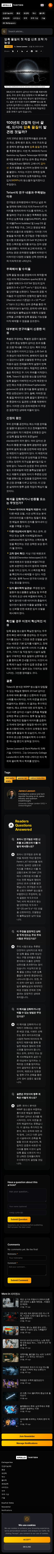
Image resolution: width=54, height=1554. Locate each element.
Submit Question (19, 1219)
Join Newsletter (27, 1436)
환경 (18, 13)
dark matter (10, 778)
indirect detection (38, 778)
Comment (13, 1263)
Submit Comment (19, 1280)
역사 (34, 13)
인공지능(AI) (8, 13)
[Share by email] (36, 51)
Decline (27, 1547)
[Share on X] (13, 51)
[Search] (4, 31)
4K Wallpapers (9, 23)
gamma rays (22, 778)
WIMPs (16, 180)
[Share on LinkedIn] (22, 51)
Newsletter (6, 1507)
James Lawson (21, 46)
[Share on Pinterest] (32, 51)
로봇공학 (6, 18)
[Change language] (43, 5)
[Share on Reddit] (27, 51)
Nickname (13, 1254)
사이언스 (16, 18)
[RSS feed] (50, 5)
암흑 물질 (31, 127)
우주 (25, 18)
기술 (43, 18)
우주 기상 (34, 18)
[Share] (41, 51)
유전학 (26, 13)
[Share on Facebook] (18, 51)
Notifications (7, 1510)
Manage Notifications (27, 1443)
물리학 (42, 13)
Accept (27, 1540)
